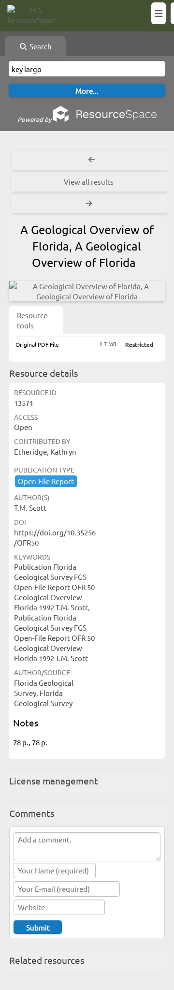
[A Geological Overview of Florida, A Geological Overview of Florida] (87, 291)
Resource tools (32, 320)
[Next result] (90, 203)
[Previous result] (92, 160)
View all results (89, 181)
